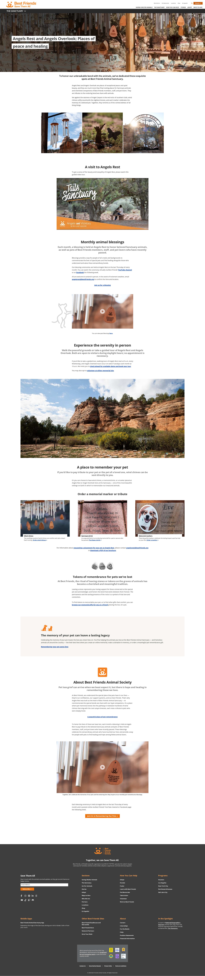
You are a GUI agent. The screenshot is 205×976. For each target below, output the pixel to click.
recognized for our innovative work (93, 953)
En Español (185, 3)
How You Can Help (172, 7)
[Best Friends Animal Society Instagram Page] (25, 896)
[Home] (21, 4)
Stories (183, 7)
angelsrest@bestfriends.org (83, 279)
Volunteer (123, 899)
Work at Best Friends (127, 902)
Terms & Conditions (120, 966)
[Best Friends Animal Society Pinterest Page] (29, 896)
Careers (122, 923)
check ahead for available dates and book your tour (110, 366)
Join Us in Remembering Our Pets (101, 816)
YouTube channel (125, 270)
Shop (179, 3)
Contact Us (83, 966)
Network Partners (88, 931)
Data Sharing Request (95, 966)
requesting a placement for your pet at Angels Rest (94, 548)
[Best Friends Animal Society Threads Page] (36, 896)
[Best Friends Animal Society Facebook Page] (22, 896)
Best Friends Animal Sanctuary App (32, 923)
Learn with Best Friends (128, 889)
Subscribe (26, 889)
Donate (197, 3)
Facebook (80, 272)
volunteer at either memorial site (100, 370)
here (111, 333)
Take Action (124, 895)
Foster (122, 886)
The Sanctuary (159, 7)
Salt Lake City (162, 892)
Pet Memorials (165, 3)
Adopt (189, 7)
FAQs (121, 932)
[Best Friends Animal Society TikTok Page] (25, 900)
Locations (173, 3)
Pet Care (84, 902)
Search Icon (193, 3)
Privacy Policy (108, 966)
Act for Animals (87, 886)
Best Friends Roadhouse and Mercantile (91, 923)
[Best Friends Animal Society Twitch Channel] (29, 900)
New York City (163, 886)
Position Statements (127, 935)
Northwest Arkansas (165, 889)
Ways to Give (86, 895)
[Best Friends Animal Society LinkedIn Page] (33, 896)
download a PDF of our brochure (103, 550)
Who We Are (157, 3)
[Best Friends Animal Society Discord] (33, 900)
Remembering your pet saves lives (54, 647)
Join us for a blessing (102, 285)
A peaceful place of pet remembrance (102, 717)
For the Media (124, 929)
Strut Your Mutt (87, 934)
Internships (124, 926)
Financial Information (127, 938)
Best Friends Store (88, 928)
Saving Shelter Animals (144, 7)
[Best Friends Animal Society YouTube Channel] (22, 900)
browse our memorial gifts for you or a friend (90, 605)
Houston (161, 880)
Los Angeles (162, 883)
